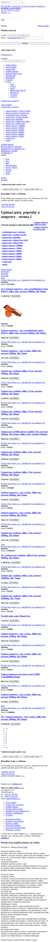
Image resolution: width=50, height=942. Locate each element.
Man (7, 163)
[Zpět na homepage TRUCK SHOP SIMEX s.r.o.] (10, 18)
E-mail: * (4, 35)
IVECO (13, 86)
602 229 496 (5, 6)
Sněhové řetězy (11, 65)
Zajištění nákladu (12, 71)
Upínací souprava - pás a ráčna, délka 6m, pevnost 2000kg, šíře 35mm (21, 352)
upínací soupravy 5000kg (15, 136)
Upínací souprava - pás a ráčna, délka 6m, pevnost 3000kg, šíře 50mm (21, 513)
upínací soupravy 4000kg (15, 134)
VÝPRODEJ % (7, 153)
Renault (8, 170)
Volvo (8, 174)
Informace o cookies (13, 830)
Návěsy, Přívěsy (11, 167)
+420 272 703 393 (11, 796)
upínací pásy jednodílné (14, 119)
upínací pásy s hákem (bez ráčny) (18, 121)
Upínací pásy (10, 69)
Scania (8, 172)
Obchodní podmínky (13, 826)
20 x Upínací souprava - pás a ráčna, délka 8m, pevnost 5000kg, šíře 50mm (23, 718)
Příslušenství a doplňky (9, 151)
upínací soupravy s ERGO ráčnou (18, 111)
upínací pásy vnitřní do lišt (15, 124)
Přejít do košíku (43, 26)
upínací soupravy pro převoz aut (17, 113)
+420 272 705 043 (11, 794)
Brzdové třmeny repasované (11, 147)
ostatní (8, 140)
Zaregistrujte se (6, 55)
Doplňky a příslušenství (14, 813)
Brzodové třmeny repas (14, 809)
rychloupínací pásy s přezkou (16, 115)
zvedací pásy (10, 138)
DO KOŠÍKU (16, 296)
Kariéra (3, 178)
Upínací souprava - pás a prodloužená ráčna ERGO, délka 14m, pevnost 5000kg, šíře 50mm (23, 331)
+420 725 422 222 (8, 207)
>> (7, 747)
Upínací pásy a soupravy (10, 101)
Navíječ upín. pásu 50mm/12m (15, 616)
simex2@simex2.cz (38, 6)
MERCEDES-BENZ (18, 90)
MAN (12, 88)
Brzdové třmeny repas (14, 74)
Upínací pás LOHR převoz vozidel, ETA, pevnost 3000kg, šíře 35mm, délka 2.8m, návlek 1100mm (24, 432)
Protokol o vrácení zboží (14, 821)
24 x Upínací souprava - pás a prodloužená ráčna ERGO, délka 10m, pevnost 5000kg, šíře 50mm (24, 290)
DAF (12, 84)
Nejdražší (4, 274)
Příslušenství (10, 78)
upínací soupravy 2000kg (15, 130)
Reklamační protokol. (13, 819)
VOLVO (13, 97)
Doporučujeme (6, 270)
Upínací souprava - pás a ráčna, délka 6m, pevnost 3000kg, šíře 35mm (21, 493)
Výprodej (9, 80)
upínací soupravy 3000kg (15, 132)
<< (7, 728)
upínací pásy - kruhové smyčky (17, 117)
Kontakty (4, 180)
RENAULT (14, 93)
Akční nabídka (11, 67)
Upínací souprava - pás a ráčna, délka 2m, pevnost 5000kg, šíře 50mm (21, 655)
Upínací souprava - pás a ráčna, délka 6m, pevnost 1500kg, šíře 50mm (21, 635)
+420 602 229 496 (8, 204)
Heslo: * (11, 38)
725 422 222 (15, 6)
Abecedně (4, 276)
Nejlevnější (5, 272)
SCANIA (13, 95)
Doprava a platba (12, 823)
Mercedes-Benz (11, 165)
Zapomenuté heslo (14, 38)
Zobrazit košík (22, 847)
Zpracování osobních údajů (16, 828)
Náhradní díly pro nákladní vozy (13, 149)
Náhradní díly (11, 76)
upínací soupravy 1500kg (15, 128)
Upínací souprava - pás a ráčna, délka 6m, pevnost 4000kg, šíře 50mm (21, 695)
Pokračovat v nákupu (9, 847)
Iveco (8, 161)
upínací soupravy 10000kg (15, 126)
